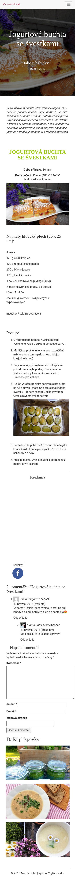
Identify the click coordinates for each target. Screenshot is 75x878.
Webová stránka (16, 718)
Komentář (13, 663)
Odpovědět (20, 617)
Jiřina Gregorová (30, 599)
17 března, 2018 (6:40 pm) (29, 604)
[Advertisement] (37, 518)
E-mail (11, 711)
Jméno (11, 704)
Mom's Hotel (11, 4)
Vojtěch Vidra (56, 873)
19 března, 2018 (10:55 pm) (37, 630)
